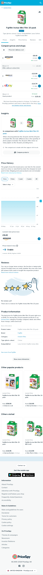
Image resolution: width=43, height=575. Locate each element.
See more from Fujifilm (8, 352)
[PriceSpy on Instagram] (23, 566)
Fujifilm (20, 333)
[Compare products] (39, 12)
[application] (21, 208)
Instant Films (7, 7)
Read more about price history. (11, 173)
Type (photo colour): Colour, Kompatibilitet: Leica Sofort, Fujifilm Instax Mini (21, 34)
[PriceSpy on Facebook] (19, 566)
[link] (21, 136)
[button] (3, 50)
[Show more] (2, 57)
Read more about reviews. (10, 272)
